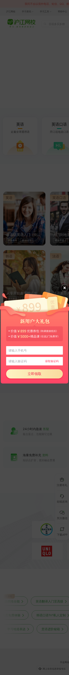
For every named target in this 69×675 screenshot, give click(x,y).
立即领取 (34, 374)
